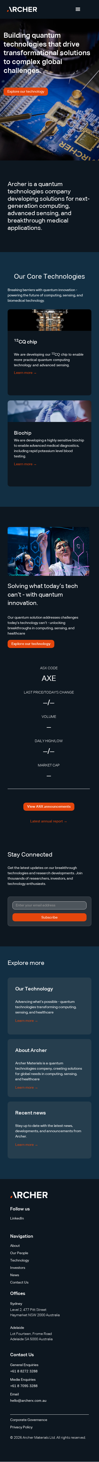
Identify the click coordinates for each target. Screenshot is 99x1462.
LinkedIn (17, 1218)
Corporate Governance (28, 1420)
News (14, 1275)
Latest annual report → (48, 821)
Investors (17, 1268)
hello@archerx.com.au (28, 1400)
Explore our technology (25, 91)
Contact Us (19, 1282)
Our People (19, 1253)
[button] (77, 9)
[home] (21, 9)
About (15, 1246)
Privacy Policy (21, 1427)
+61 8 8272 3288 (24, 1371)
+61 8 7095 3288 (24, 1386)
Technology (19, 1260)
